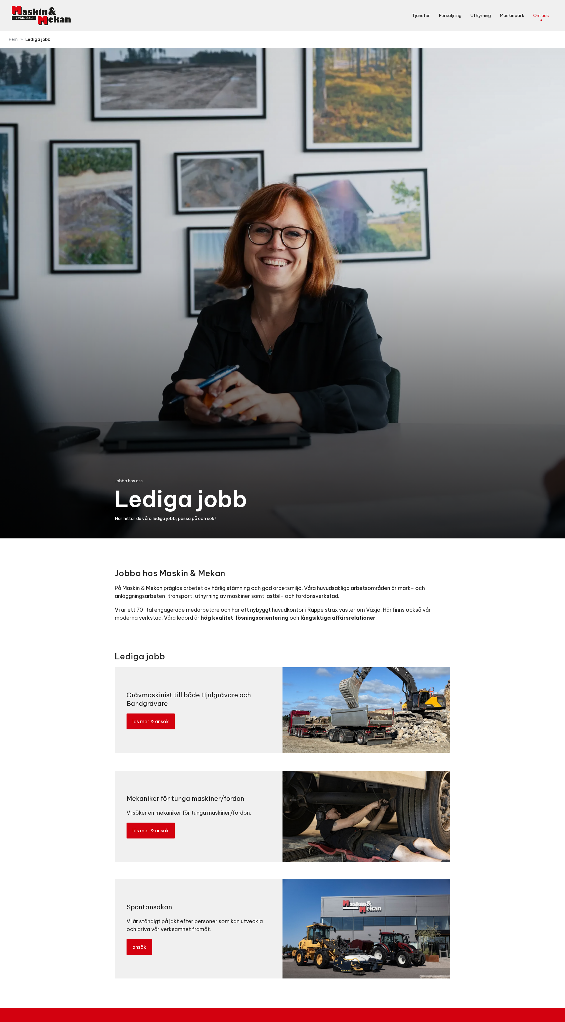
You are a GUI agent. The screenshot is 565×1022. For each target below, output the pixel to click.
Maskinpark (512, 15)
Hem (13, 39)
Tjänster (421, 15)
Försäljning (450, 15)
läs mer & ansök (150, 722)
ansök (139, 947)
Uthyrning (480, 15)
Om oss (541, 15)
